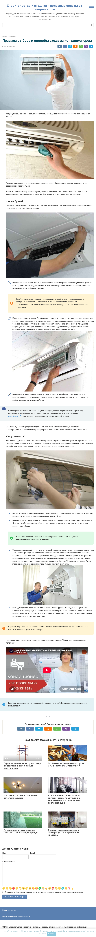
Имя (4, 853)
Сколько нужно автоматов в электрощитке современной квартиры (63, 832)
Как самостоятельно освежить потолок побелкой (21, 796)
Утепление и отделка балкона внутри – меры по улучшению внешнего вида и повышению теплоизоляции (64, 799)
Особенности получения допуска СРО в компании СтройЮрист (66, 764)
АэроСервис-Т (14, 416)
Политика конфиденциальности (16, 916)
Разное (13, 36)
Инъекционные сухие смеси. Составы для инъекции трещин (21, 831)
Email (32, 853)
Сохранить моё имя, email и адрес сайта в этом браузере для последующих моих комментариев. (44, 892)
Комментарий (8, 861)
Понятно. (51, 934)
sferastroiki (6, 36)
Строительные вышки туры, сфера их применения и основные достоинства (22, 766)
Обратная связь (9, 910)
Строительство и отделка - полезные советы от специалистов (44, 7)
